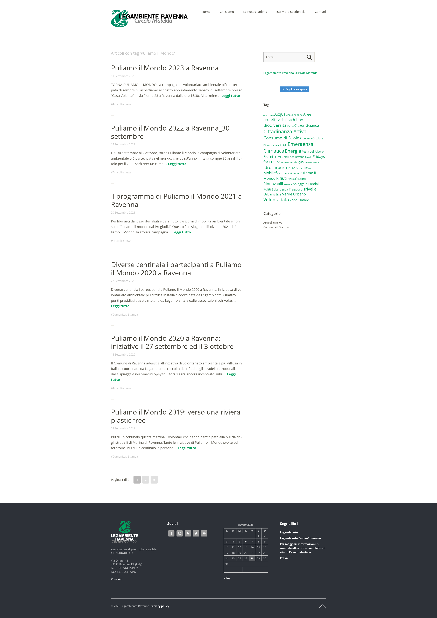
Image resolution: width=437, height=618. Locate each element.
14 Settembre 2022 (123, 144)
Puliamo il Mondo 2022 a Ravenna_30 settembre (170, 132)
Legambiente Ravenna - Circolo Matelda (290, 73)
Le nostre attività (255, 12)
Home (206, 12)
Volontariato (276, 199)
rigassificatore (296, 179)
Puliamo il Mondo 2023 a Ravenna (165, 67)
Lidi (289, 168)
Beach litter (294, 119)
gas (301, 161)
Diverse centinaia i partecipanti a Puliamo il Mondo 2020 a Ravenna (176, 268)
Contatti (320, 12)
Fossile (308, 157)
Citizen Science (306, 125)
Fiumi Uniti (281, 157)
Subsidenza (280, 189)
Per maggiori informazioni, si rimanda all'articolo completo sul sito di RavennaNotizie (302, 548)
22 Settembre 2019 (123, 428)
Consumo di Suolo (281, 138)
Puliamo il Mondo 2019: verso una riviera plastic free (175, 416)
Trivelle (309, 189)
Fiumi (268, 156)
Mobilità (270, 172)
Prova (284, 558)
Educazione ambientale (275, 145)
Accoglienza (268, 115)
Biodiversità (275, 125)
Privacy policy (160, 606)
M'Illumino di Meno (302, 168)
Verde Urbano (294, 194)
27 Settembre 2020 (123, 281)
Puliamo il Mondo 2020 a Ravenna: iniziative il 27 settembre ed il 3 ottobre (172, 342)
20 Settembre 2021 (123, 212)
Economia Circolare (311, 138)
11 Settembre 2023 (123, 76)
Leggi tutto (230, 95)
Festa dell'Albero (313, 151)
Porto (296, 173)
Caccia (290, 125)
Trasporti (296, 189)
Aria (281, 119)
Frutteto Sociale (289, 162)
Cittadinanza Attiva (284, 131)
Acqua (280, 114)
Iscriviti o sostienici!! (291, 12)
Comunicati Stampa (125, 314)
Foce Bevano (296, 157)
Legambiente (289, 532)
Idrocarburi (274, 167)
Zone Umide (299, 200)
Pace (280, 173)
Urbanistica (272, 194)
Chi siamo (227, 12)
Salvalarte (288, 184)
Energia (293, 151)
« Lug (227, 578)
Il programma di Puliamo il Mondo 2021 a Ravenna (176, 200)
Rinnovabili (273, 183)
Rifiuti (281, 178)
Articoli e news (122, 104)
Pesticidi (288, 173)
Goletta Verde (312, 162)
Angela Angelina (294, 114)
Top (322, 607)
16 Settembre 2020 (123, 354)
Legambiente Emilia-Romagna (300, 538)
